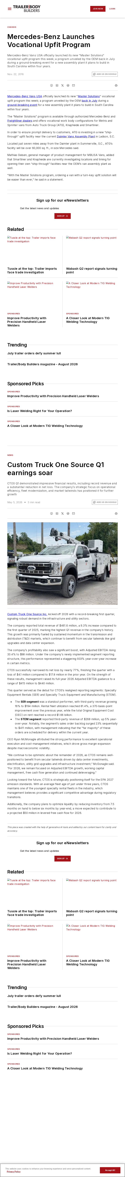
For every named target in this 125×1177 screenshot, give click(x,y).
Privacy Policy (13, 1171)
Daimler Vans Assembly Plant (76, 136)
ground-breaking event (22, 104)
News (10, 455)
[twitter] (62, 85)
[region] (62, 1170)
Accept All (110, 1170)
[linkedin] (57, 85)
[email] (73, 85)
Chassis (11, 27)
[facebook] (51, 85)
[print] (116, 85)
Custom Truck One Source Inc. (27, 614)
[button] (9, 9)
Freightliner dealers (19, 120)
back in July (89, 100)
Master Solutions (89, 96)
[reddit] (68, 85)
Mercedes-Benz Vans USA (24, 96)
